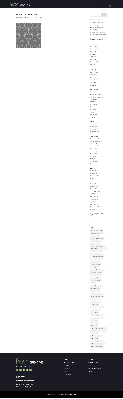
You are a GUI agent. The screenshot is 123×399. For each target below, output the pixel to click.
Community (93, 104)
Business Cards (94, 92)
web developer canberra (96, 335)
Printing (90, 371)
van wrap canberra (95, 309)
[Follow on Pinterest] (24, 370)
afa (92, 230)
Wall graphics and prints (97, 22)
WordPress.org (94, 131)
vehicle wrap (94, 320)
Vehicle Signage (94, 114)
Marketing (93, 109)
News (100, 6)
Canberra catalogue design (97, 238)
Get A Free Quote (69, 365)
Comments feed (94, 129)
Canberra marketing (95, 243)
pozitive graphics (95, 291)
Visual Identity (94, 325)
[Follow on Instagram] (20, 370)
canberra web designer (96, 251)
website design (94, 338)
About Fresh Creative (70, 362)
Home (82, 6)
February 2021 (94, 62)
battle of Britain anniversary (97, 233)
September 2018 (95, 82)
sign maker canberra (96, 301)
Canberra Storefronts (96, 94)
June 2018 (93, 85)
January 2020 (94, 72)
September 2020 (95, 67)
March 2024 (93, 46)
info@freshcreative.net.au (25, 381)
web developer (94, 333)
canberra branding (95, 235)
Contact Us (67, 368)
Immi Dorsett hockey (96, 277)
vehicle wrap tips (95, 323)
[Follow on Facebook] (17, 370)
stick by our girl (94, 304)
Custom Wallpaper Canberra (98, 25)
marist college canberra (96, 285)
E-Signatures (93, 107)
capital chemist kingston (96, 259)
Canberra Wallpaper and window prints (96, 247)
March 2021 (93, 59)
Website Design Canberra (97, 341)
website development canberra (98, 343)
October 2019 (94, 74)
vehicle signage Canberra (97, 315)
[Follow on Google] (27, 370)
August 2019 (93, 77)
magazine (93, 283)
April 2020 (93, 69)
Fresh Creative (22, 17)
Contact (106, 6)
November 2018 (94, 80)
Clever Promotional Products (98, 34)
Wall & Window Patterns (94, 368)
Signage (92, 112)
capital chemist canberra (97, 253)
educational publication (96, 272)
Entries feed (93, 126)
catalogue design (95, 261)
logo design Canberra (96, 280)
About (87, 6)
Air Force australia (98, 230)
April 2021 (93, 56)
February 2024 (94, 49)
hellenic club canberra (96, 275)
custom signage (94, 267)
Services (93, 6)
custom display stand (96, 264)
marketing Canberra (95, 288)
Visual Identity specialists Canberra (97, 329)
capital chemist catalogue (97, 256)
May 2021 (93, 54)
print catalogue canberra (97, 293)
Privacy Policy (67, 374)
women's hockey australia (97, 346)
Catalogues (93, 101)
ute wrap (101, 307)
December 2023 (94, 51)
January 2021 (94, 64)
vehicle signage (94, 312)
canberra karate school (96, 241)
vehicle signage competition (97, 317)
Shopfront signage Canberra (97, 296)
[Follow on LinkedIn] (30, 370)
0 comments (39, 17)
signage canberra (95, 299)
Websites (92, 117)
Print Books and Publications (98, 32)
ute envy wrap (94, 307)
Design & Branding (93, 362)
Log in (92, 124)
